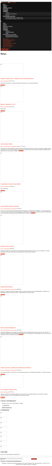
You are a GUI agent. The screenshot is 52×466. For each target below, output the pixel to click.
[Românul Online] (12, 2)
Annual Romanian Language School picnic (10, 206)
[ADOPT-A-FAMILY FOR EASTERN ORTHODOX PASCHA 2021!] (4, 449)
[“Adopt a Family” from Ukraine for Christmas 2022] (4, 426)
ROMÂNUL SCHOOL (8, 26)
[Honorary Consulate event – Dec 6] (12, 101)
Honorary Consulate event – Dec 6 (8, 104)
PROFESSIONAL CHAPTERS (9, 16)
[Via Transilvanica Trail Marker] (4, 435)
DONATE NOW (5, 48)
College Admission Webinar (6, 143)
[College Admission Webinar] (12, 141)
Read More (3, 85)
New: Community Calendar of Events (9, 389)
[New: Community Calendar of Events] (12, 387)
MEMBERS (5, 11)
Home (4, 23)
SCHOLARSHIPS (7, 44)
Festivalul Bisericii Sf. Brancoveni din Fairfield (10, 183)
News (2, 80)
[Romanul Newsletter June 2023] (12, 243)
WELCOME (5, 38)
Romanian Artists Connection (14, 17)
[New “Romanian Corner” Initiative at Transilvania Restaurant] (4, 431)
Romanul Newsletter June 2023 (7, 246)
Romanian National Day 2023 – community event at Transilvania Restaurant (17, 78)
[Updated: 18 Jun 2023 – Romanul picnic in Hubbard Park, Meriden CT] (12, 365)
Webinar (18, 146)
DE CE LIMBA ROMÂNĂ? (9, 39)
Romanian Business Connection (14, 18)
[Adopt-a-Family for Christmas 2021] (4, 445)
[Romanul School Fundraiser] (12, 284)
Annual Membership (10, 32)
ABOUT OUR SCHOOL (8, 45)
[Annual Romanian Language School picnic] (12, 203)
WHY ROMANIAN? (7, 41)
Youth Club (5, 27)
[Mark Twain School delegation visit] (12, 325)
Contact (4, 25)
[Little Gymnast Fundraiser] (4, 416)
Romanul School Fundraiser (7, 286)
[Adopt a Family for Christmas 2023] (4, 421)
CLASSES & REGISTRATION (9, 43)
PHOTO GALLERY (7, 46)
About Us (5, 24)
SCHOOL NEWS (6, 42)
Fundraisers (5, 28)
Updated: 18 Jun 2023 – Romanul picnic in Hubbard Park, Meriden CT (16, 367)
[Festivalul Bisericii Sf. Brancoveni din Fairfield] (12, 181)
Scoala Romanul (6, 146)
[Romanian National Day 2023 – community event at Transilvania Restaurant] (12, 76)
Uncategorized (6, 80)
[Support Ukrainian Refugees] (4, 440)
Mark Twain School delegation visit (8, 327)
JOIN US (7, 12)
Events (7, 33)
